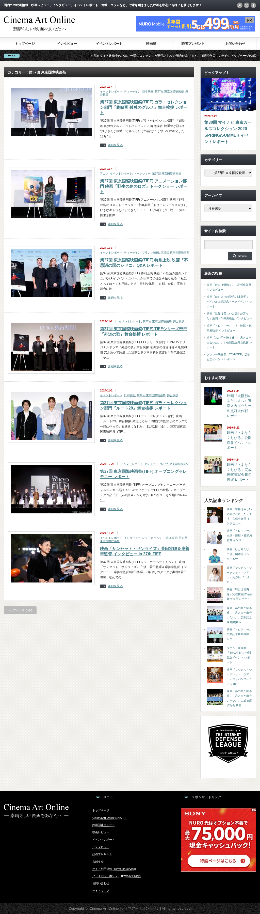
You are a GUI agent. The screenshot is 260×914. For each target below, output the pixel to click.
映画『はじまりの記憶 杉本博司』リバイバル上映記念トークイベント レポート (229, 301)
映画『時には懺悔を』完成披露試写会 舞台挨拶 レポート (239, 594)
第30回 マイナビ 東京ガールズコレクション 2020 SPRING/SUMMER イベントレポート (228, 132)
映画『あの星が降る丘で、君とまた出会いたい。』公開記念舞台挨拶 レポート (229, 342)
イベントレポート (109, 43)
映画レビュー (100, 832)
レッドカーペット (153, 537)
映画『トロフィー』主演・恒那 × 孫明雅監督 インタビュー (239, 535)
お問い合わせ (235, 43)
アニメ (104, 173)
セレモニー (151, 463)
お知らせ (98, 861)
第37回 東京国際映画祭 (169, 91)
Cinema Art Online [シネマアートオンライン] (125, 908)
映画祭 (151, 43)
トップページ (25, 43)
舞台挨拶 (178, 321)
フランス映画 (150, 252)
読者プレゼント (193, 43)
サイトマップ (100, 890)
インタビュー (67, 43)
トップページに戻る (20, 610)
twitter (246, 5)
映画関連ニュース (103, 824)
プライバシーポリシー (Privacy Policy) (116, 875)
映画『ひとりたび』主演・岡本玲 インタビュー (239, 554)
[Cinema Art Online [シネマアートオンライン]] (39, 29)
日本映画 (147, 91)
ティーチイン (132, 91)
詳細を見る (115, 145)
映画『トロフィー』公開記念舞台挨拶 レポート (239, 634)
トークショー (142, 173)
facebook (253, 5)
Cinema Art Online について (109, 817)
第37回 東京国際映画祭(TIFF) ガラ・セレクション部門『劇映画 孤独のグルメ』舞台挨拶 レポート (143, 107)
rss (239, 5)
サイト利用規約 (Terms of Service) (114, 868)
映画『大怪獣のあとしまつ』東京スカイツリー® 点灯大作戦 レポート (239, 406)
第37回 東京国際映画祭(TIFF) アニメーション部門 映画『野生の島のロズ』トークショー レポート (143, 186)
